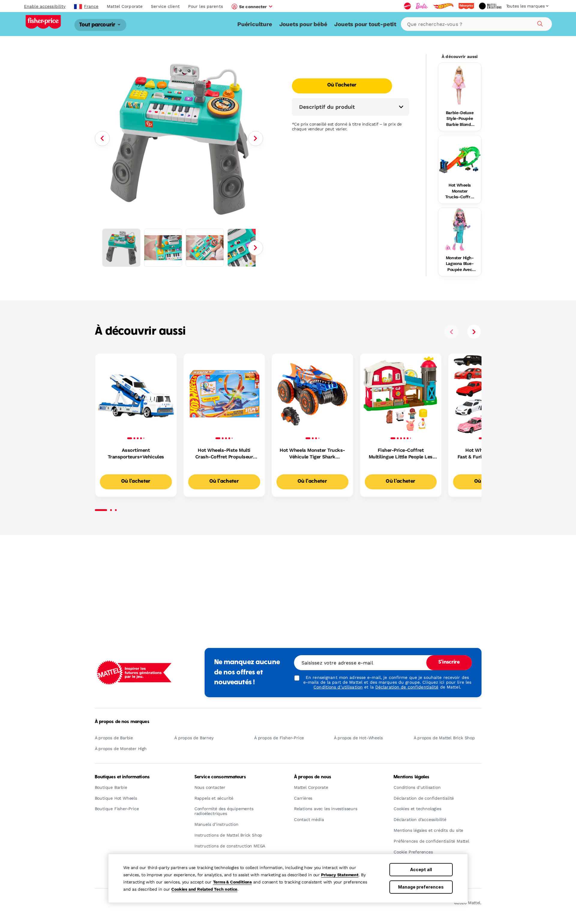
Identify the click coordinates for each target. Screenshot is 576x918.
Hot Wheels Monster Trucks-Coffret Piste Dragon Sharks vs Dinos (459, 191)
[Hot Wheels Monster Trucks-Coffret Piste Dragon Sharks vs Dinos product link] (459, 156)
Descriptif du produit (327, 107)
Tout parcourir (97, 24)
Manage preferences (421, 886)
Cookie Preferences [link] (413, 852)
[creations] (490, 6)
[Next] (255, 138)
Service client (165, 6)
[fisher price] (466, 6)
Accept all (421, 869)
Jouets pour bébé (303, 24)
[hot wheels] (443, 6)
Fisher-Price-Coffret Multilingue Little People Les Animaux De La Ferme (401, 454)
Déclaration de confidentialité (407, 687)
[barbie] (421, 6)
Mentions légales (411, 777)
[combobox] (476, 24)
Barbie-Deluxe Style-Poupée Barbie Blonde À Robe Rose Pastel (460, 119)
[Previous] (102, 138)
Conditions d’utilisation (338, 687)
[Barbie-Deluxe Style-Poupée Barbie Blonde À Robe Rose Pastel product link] (459, 84)
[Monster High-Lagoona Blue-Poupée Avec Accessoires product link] (459, 229)
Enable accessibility (44, 6)
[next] (474, 331)
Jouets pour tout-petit (365, 24)
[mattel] (407, 6)
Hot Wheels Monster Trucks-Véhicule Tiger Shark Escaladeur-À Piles (312, 454)
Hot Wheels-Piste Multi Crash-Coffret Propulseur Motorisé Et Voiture (224, 454)
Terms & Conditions (232, 882)
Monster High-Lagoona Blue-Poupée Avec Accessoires (460, 264)
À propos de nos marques (122, 722)
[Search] (539, 23)
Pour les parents (205, 6)
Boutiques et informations (122, 777)
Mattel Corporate (124, 6)
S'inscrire (449, 662)
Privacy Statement (339, 874)
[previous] (451, 331)
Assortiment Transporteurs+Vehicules (136, 453)
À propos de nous (312, 777)
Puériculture (254, 24)
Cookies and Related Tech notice (204, 889)
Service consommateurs (220, 777)
